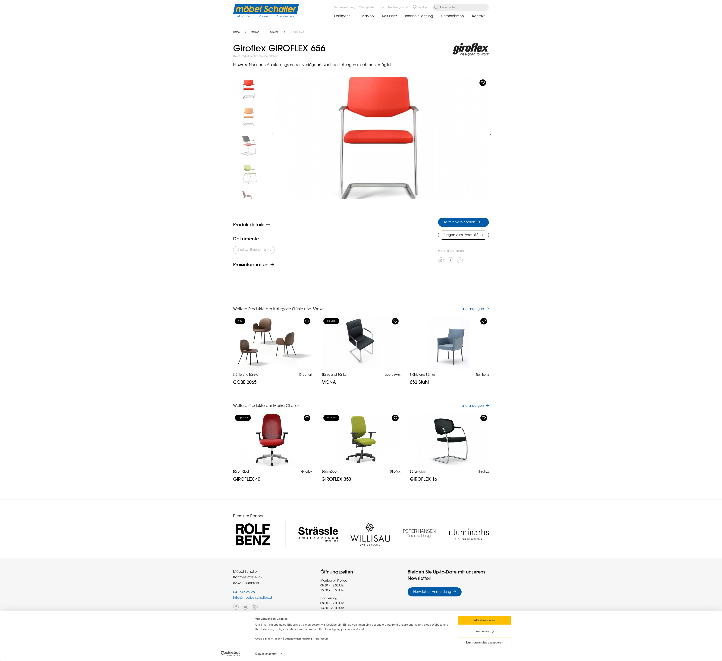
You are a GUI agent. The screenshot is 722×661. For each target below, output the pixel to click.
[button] (249, 89)
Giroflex (274, 32)
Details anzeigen (266, 653)
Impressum (322, 638)
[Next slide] (490, 133)
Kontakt (478, 16)
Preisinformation (250, 265)
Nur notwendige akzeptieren (484, 642)
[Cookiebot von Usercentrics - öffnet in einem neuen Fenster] (230, 653)
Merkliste (422, 7)
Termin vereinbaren (459, 222)
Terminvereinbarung (344, 7)
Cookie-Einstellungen (269, 638)
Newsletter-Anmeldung (432, 592)
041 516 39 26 (244, 592)
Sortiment (342, 16)
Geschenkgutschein (398, 7)
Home (236, 32)
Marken (367, 16)
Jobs (381, 7)
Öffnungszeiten (367, 7)
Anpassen (482, 631)
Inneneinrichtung (419, 16)
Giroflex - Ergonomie (251, 249)
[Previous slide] (273, 133)
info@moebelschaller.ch (253, 597)
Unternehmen (452, 16)
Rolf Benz (389, 16)
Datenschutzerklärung (298, 638)
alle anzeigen (473, 309)
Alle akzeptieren (484, 620)
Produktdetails (248, 225)
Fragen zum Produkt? (461, 235)
